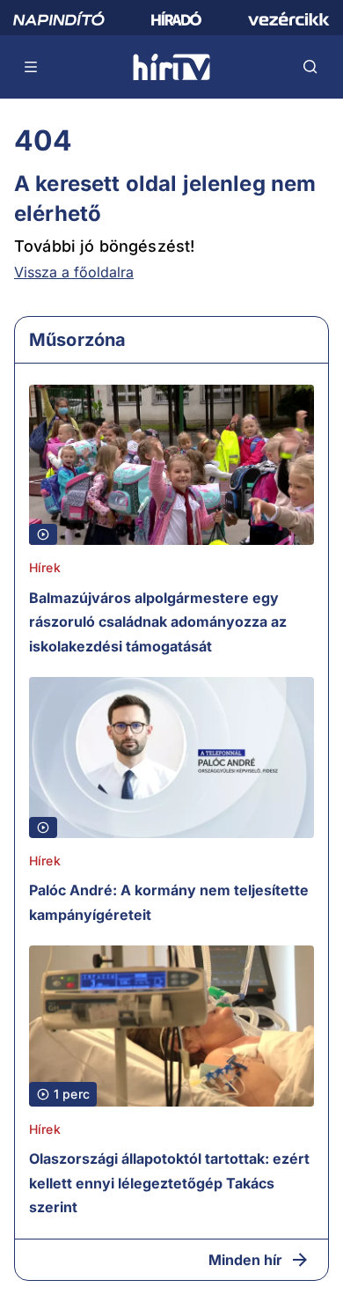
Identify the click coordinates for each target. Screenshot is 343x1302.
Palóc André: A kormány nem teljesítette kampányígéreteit (169, 902)
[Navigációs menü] (31, 67)
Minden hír (245, 1260)
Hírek (45, 567)
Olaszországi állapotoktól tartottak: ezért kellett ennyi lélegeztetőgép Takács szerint (169, 1183)
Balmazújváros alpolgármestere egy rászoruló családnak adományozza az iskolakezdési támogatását (158, 622)
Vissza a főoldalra (74, 272)
